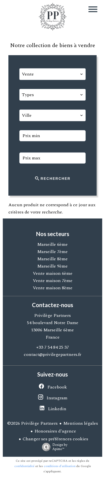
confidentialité (24, 466)
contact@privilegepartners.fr (52, 354)
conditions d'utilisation (60, 466)
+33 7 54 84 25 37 (52, 347)
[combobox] (53, 74)
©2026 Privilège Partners (32, 423)
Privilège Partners (52, 315)
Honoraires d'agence (55, 431)
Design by (59, 446)
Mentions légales (80, 423)
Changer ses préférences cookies (55, 439)
